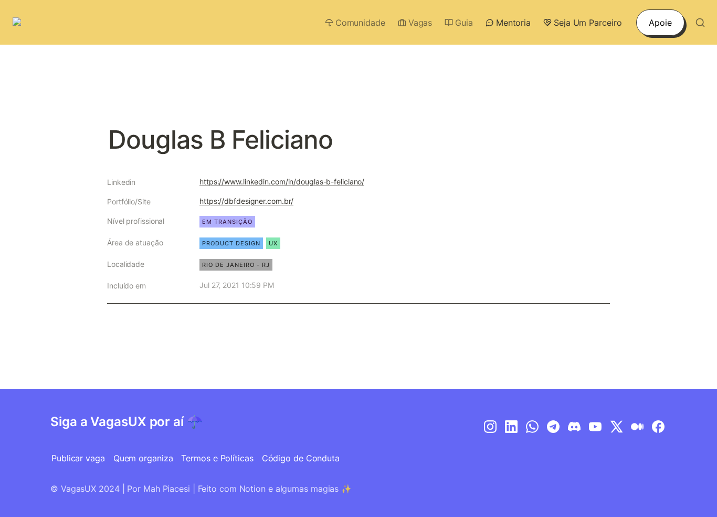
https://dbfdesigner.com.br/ (246, 201)
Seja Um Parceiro (587, 22)
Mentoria (513, 22)
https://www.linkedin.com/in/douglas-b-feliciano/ (281, 181)
